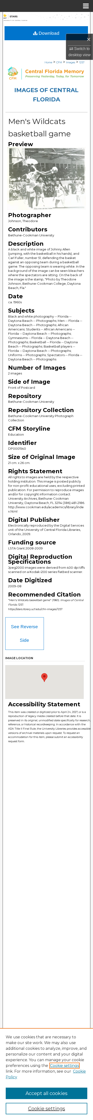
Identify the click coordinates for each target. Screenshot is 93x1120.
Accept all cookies (46, 1093)
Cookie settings (64, 1065)
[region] (46, 1074)
